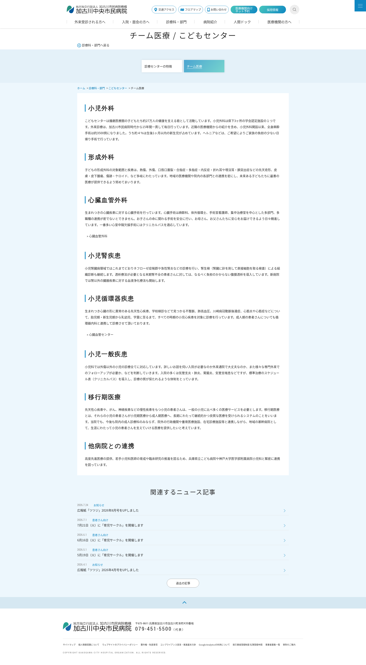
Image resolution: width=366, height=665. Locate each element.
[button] (360, 5)
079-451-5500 (153, 628)
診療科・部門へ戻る (95, 45)
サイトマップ (69, 645)
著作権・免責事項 (149, 645)
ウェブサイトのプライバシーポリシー (120, 645)
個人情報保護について (88, 645)
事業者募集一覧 (272, 645)
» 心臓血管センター (100, 334)
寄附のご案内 (289, 645)
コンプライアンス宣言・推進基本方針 (178, 645)
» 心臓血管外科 (97, 236)
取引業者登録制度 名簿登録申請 (247, 645)
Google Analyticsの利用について (214, 645)
